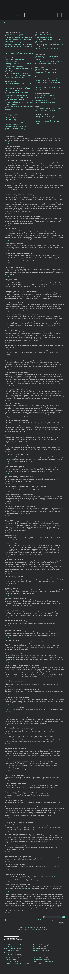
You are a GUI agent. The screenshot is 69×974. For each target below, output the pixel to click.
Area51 (25, 888)
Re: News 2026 (10, 952)
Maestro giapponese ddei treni (15, 963)
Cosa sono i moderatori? (42, 36)
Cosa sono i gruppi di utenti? (43, 37)
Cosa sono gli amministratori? (43, 34)
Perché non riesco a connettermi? (14, 34)
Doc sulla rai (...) (39, 956)
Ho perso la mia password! (13, 43)
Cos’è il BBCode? (10, 116)
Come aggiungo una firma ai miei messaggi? (18, 88)
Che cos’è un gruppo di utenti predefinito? (47, 48)
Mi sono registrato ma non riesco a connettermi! (19, 45)
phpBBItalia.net (32, 929)
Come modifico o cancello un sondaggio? (17, 92)
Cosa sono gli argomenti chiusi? (14, 128)
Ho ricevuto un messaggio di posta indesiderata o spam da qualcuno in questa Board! (49, 62)
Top (8, 143)
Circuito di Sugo (38, 958)
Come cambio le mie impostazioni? (15, 59)
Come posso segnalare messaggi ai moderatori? (19, 101)
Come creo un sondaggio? (12, 90)
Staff (39, 920)
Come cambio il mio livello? (13, 72)
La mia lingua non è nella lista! (14, 66)
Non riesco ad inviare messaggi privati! (46, 56)
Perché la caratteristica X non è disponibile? (47, 118)
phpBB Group (51, 876)
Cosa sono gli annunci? (11, 124)
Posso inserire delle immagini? (14, 121)
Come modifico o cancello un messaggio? (17, 87)
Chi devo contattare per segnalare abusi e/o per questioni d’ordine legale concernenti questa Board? (49, 121)
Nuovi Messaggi (14, 15)
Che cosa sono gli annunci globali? (15, 123)
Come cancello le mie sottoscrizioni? (45, 102)
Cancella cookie (45, 920)
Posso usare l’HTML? (11, 117)
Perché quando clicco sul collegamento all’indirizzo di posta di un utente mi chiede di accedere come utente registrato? (18, 75)
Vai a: (41, 917)
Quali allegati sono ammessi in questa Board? (48, 108)
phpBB (28, 927)
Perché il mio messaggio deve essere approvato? (19, 106)
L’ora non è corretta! (11, 61)
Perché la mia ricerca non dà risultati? (46, 80)
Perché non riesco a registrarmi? (14, 52)
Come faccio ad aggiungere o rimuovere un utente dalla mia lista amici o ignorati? (47, 71)
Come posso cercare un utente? (44, 86)
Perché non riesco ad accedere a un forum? (17, 94)
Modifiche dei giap (39, 959)
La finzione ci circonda (13, 961)
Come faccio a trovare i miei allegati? (45, 110)
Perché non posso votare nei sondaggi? (16, 95)
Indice (6, 22)
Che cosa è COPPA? (10, 50)
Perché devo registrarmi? (12, 36)
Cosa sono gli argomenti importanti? (15, 126)
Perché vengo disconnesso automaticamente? (18, 37)
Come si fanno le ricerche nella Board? (46, 79)
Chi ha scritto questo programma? (45, 116)
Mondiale (9, 959)
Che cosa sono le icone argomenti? (15, 130)
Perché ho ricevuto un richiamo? (14, 99)
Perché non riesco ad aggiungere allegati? (17, 97)
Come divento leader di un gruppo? (45, 43)
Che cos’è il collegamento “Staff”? (44, 50)
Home (6, 15)
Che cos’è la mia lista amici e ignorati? (46, 69)
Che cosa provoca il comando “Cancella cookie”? (19, 53)
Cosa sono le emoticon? (12, 119)
